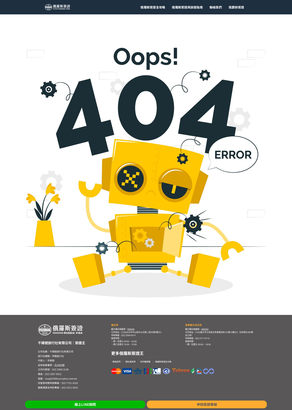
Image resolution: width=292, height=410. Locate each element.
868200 (131, 329)
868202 (205, 329)
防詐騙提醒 (145, 361)
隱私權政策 (130, 361)
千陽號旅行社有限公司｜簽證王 (61, 342)
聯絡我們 (216, 7)
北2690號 (59, 365)
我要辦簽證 (236, 7)
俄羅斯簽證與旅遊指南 (187, 7)
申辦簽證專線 (207, 404)
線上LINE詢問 (85, 404)
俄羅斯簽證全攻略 (152, 7)
